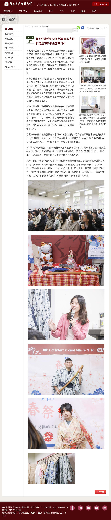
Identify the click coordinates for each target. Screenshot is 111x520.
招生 (51, 11)
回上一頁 (100, 492)
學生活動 (9, 62)
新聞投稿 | (92, 29)
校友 (83, 11)
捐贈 (94, 11)
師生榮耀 (9, 48)
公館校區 (47, 507)
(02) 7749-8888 (15, 510)
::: (3, 10)
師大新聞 (9, 29)
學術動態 (9, 34)
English (103, 4)
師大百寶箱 (10, 67)
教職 (73, 11)
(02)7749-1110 (23, 513)
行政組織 (38, 11)
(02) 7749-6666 (59, 507)
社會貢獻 (9, 43)
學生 (62, 11)
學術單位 (23, 11)
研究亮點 (9, 39)
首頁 (26, 26)
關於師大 (8, 11)
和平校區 (25, 507)
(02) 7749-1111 (36, 507)
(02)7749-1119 (36, 513)
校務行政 (9, 53)
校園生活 (9, 57)
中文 (96, 4)
